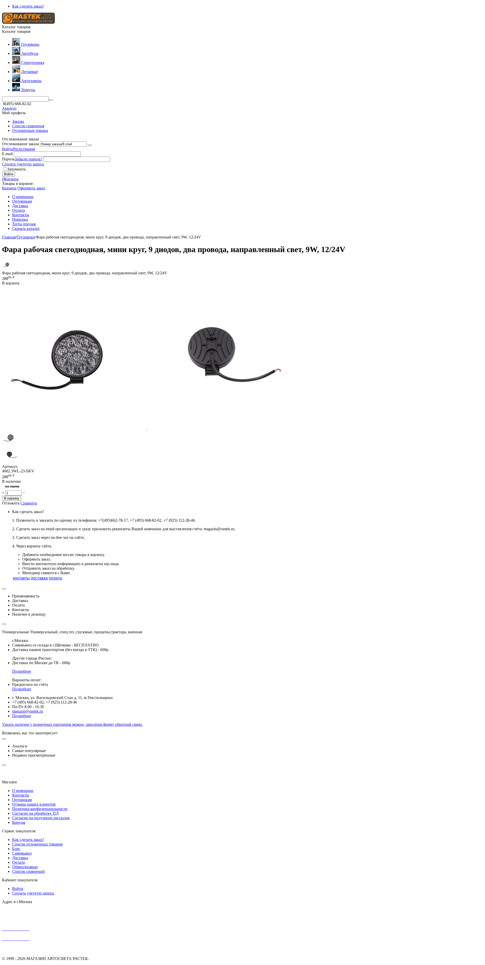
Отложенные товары (30, 130)
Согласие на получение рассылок (41, 818)
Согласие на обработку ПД (35, 813)
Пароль (8, 159)
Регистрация (24, 149)
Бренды (18, 822)
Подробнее (21, 671)
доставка (39, 578)
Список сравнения (28, 126)
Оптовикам (22, 800)
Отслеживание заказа (20, 144)
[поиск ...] (51, 100)
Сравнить (28, 503)
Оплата (18, 862)
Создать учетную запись (23, 164)
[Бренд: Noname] (12, 488)
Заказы (18, 121)
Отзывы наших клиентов (34, 804)
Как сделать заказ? (28, 6)
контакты (21, 578)
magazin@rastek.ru (27, 711)
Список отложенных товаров (37, 844)
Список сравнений (28, 871)
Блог (16, 849)
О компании (22, 790)
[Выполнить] (90, 145)
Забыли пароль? (28, 159)
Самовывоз (22, 853)
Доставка (20, 858)
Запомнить (16, 169)
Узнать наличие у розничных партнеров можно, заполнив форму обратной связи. (72, 724)
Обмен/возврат (25, 867)
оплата (55, 578)
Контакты (20, 795)
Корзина (9, 188)
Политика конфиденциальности (39, 809)
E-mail (7, 154)
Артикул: (10, 466)
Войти (7, 149)
